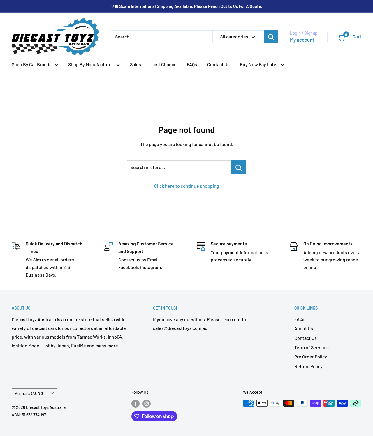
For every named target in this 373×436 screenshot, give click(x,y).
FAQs (192, 64)
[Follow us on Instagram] (146, 404)
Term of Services (311, 347)
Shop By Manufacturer (90, 64)
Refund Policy (308, 366)
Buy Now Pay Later (259, 64)
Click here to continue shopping (186, 186)
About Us (303, 328)
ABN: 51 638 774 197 (29, 414)
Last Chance (164, 64)
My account (302, 40)
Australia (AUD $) (29, 393)
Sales (135, 64)
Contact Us (218, 64)
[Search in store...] (238, 167)
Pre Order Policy (310, 356)
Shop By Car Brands (32, 64)
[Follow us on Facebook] (135, 404)
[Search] (271, 36)
